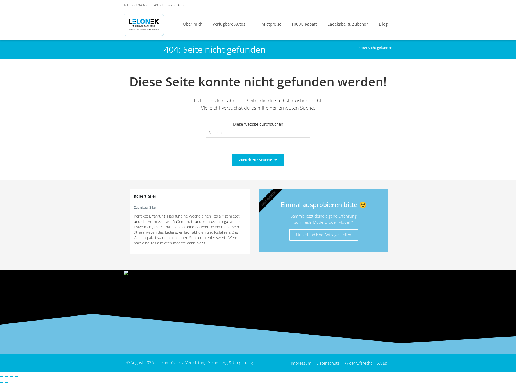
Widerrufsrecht (358, 363)
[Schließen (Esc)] (16, 376)
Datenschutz (328, 363)
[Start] (354, 47)
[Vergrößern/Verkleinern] (2, 376)
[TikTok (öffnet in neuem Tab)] (389, 5)
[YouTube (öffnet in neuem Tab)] (375, 5)
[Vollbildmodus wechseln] (7, 376)
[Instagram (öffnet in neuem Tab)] (368, 5)
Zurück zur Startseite (258, 159)
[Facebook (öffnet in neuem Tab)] (361, 5)
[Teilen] (11, 376)
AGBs (382, 363)
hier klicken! (175, 5)
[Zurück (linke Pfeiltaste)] (2, 382)
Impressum (301, 363)
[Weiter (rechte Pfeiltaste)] (7, 382)
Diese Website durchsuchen (258, 124)
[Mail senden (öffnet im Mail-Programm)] (383, 5)
